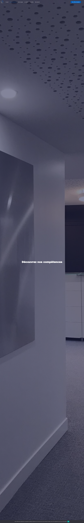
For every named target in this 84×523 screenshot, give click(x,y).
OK (68, 521)
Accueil (7, 2)
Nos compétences (13, 2)
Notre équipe (20, 2)
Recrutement (37, 2)
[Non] (82, 521)
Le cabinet (26, 2)
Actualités (31, 2)
